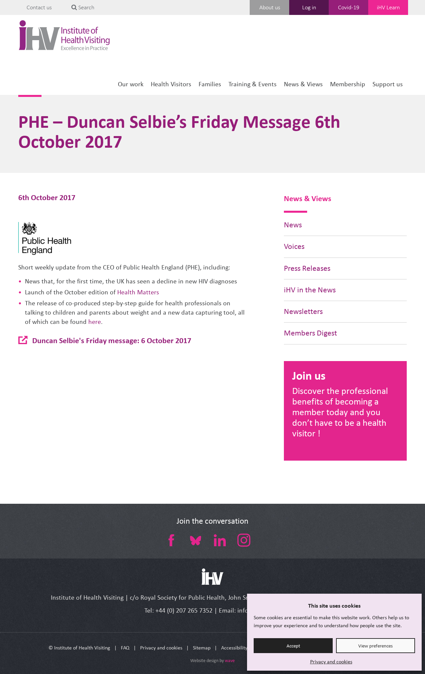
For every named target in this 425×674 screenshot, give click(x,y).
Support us (388, 84)
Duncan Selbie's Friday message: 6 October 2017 (111, 340)
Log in (309, 7)
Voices (294, 246)
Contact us (39, 7)
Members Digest (310, 333)
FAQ (125, 647)
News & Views (303, 84)
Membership (347, 84)
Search (85, 7)
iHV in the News (310, 290)
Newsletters (303, 311)
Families (210, 84)
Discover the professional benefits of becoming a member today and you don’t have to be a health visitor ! (340, 412)
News (293, 225)
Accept (293, 645)
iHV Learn (388, 7)
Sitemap (202, 647)
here (94, 321)
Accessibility (234, 647)
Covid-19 (348, 7)
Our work (130, 84)
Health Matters (138, 292)
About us (269, 7)
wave (230, 660)
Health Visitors (171, 84)
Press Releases (307, 268)
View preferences (375, 645)
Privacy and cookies (331, 661)
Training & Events (252, 84)
